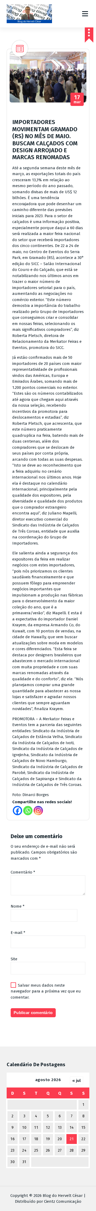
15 (83, 1127)
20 (60, 1139)
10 (24, 1127)
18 (36, 1139)
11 (36, 1127)
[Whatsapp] (28, 810)
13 (60, 1127)
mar (77, 99)
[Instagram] (38, 810)
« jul (76, 1080)
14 (72, 1127)
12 (48, 1127)
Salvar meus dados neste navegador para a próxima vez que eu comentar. (46, 991)
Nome (18, 906)
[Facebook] (17, 810)
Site (14, 959)
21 (72, 1139)
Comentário (23, 872)
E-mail (18, 932)
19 (48, 1139)
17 (24, 1139)
